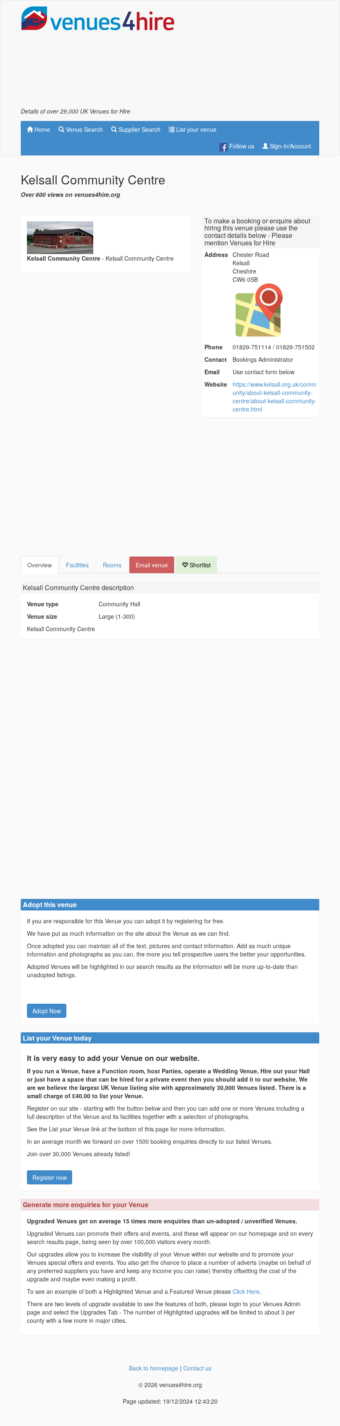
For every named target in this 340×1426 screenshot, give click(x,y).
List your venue (195, 129)
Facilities (77, 565)
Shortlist (199, 565)
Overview (39, 565)
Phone (213, 347)
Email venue (152, 565)
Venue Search (83, 129)
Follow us (241, 146)
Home (41, 129)
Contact (215, 359)
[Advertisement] (253, 56)
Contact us (197, 1368)
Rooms (112, 565)
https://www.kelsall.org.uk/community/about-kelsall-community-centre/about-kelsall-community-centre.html (275, 396)
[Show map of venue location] (275, 310)
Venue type (42, 604)
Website (215, 384)
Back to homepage (153, 1368)
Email (212, 372)
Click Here (246, 1291)
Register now (49, 1177)
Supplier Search (138, 129)
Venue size (42, 616)
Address (216, 254)
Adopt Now (46, 1011)
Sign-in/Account (289, 146)
